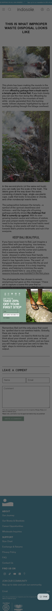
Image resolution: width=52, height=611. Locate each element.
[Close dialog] (51, 290)
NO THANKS (6, 318)
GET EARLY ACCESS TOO (11, 315)
